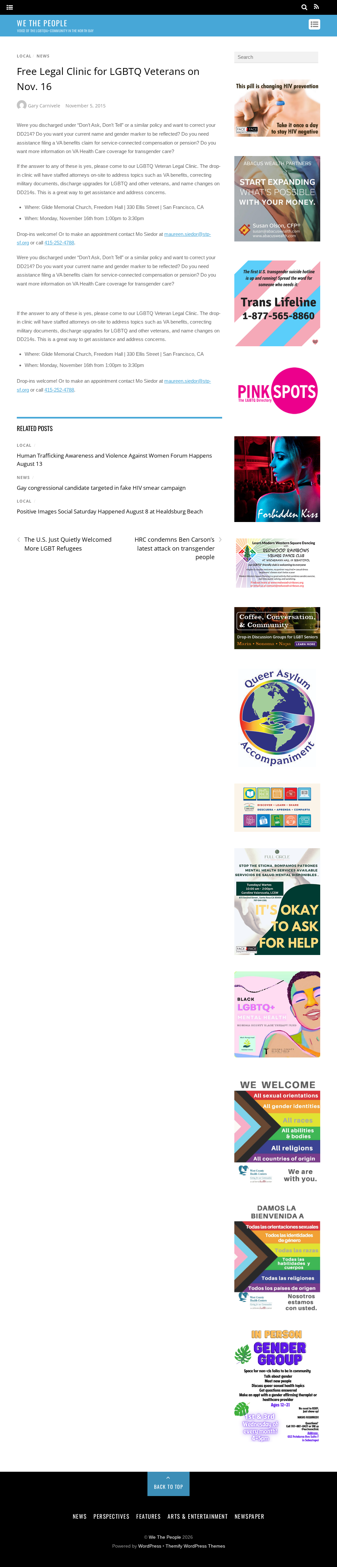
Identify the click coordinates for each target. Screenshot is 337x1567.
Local (24, 56)
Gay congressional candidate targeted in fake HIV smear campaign (101, 487)
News (43, 56)
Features (148, 1516)
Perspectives (111, 1516)
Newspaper (250, 1516)
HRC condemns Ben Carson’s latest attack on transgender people (178, 548)
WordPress (149, 1546)
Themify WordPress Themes (195, 1546)
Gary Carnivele (44, 105)
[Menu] (9, 7)
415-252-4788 (59, 242)
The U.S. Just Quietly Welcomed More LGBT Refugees (64, 543)
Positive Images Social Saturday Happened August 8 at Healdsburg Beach (110, 511)
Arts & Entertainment (198, 1516)
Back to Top (168, 1486)
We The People (165, 1537)
